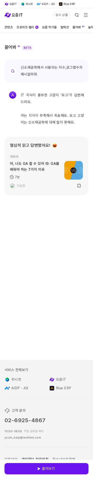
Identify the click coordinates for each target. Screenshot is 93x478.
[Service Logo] (14, 15)
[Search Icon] (76, 15)
